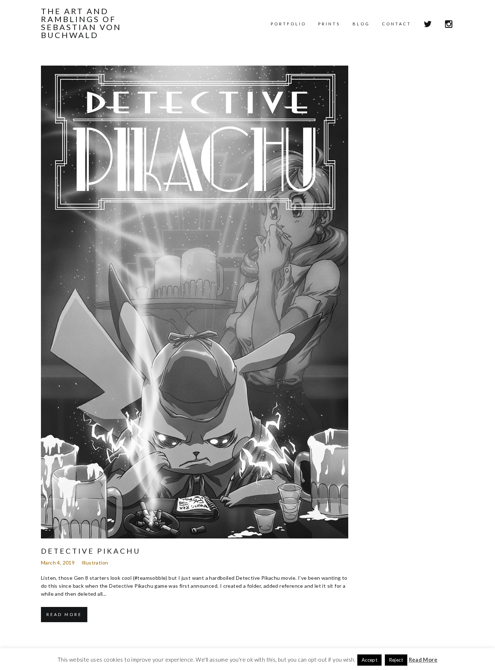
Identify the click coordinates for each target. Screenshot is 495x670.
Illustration (95, 562)
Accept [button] (369, 660)
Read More (64, 614)
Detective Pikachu (91, 550)
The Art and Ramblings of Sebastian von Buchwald (81, 23)
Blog (361, 23)
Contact (396, 23)
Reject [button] (396, 660)
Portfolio (288, 23)
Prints (329, 23)
